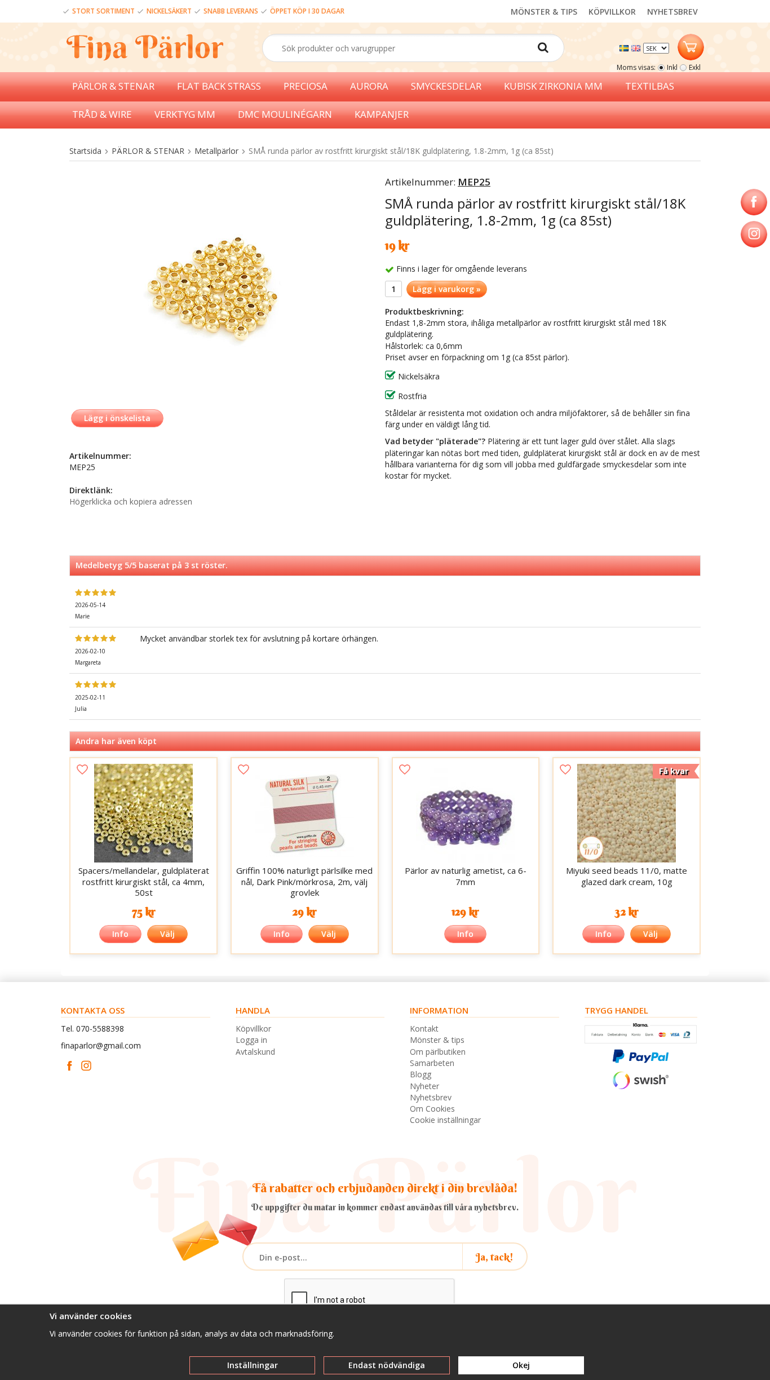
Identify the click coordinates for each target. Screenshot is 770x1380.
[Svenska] (625, 47)
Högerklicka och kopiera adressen (130, 501)
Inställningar (252, 1365)
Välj (167, 933)
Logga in (251, 1039)
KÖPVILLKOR (612, 11)
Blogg (420, 1074)
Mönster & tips (437, 1039)
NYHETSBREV (672, 11)
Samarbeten (432, 1063)
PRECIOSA (306, 85)
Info (120, 933)
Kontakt (424, 1028)
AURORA (369, 85)
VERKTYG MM (184, 114)
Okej (521, 1365)
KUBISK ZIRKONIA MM (553, 85)
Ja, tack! (495, 1256)
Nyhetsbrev (431, 1097)
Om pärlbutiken (438, 1051)
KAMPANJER (382, 114)
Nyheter (424, 1086)
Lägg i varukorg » (447, 289)
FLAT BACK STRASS (219, 85)
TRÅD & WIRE (102, 114)
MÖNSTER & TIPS (544, 11)
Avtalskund (255, 1051)
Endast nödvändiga (386, 1365)
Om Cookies (432, 1108)
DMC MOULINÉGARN (285, 114)
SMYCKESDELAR (446, 85)
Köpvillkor (253, 1028)
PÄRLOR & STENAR (113, 85)
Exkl (695, 67)
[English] (637, 47)
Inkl (672, 67)
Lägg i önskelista (117, 418)
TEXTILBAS (649, 85)
